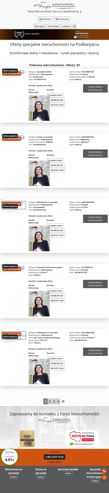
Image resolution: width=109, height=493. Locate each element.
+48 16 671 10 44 (56, 105)
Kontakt (46, 19)
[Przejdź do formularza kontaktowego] (104, 477)
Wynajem (39, 26)
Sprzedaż (53, 26)
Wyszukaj (63, 19)
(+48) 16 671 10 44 (54, 456)
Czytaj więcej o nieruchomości (95, 88)
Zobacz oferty (54, 462)
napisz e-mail (56, 95)
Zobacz (14, 477)
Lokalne (66, 26)
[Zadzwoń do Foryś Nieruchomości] (104, 471)
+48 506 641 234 (56, 100)
